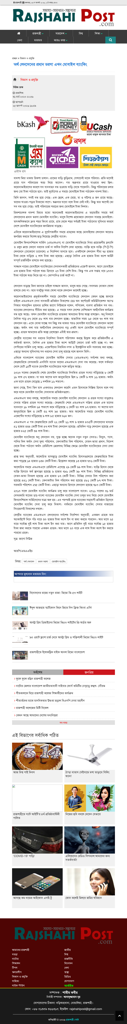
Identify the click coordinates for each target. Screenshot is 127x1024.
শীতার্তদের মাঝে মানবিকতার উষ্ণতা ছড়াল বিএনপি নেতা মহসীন (50, 700)
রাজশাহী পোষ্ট (72, 1019)
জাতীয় (67, 950)
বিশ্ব (81, 33)
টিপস (14, 967)
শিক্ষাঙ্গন (16, 963)
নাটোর (15, 959)
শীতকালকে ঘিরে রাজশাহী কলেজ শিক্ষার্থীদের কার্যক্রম (44, 693)
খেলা (19, 40)
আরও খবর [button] (60, 40)
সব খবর (63, 722)
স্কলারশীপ (16, 972)
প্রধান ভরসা (43, 561)
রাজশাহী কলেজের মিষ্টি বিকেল (31, 707)
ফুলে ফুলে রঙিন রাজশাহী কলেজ (33, 678)
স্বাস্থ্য (66, 972)
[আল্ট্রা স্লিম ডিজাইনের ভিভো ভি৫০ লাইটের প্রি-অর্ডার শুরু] (63, 629)
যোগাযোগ (69, 981)
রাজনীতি (68, 959)
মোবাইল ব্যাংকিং (58, 561)
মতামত (38, 40)
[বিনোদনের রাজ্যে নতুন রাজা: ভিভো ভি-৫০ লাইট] (63, 599)
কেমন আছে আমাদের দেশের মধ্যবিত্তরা (36, 715)
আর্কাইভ (68, 985)
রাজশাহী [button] (37, 33)
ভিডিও (67, 976)
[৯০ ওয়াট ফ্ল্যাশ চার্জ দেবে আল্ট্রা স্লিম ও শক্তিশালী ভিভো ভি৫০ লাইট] (63, 643)
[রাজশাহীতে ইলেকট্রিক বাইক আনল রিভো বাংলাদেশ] (63, 658)
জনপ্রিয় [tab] (89, 672)
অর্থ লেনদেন (29, 561)
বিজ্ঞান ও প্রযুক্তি (26, 58)
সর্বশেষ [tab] (37, 672)
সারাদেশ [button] (60, 33)
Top (119, 1016)
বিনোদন (68, 963)
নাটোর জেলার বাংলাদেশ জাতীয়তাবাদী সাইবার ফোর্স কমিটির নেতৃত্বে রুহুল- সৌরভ (60, 685)
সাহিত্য (15, 981)
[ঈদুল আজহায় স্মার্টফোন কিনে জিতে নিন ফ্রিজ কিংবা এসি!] (63, 614)
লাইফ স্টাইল (18, 985)
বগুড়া (15, 954)
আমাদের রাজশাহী (20, 950)
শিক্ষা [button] (98, 33)
